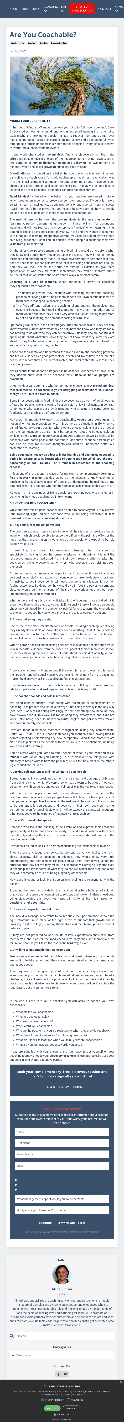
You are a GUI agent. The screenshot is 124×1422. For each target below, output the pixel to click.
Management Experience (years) (35, 1175)
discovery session (61, 1055)
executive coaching (59, 43)
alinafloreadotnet (17, 43)
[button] (62, 1414)
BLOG (36, 9)
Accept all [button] (52, 1408)
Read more (78, 1394)
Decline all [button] (71, 1408)
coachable (32, 43)
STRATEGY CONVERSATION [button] (82, 8)
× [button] (121, 1382)
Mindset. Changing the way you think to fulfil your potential (66, 127)
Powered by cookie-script (62, 1419)
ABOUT (14, 9)
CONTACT (104, 9)
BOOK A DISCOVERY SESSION (62, 1087)
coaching (44, 43)
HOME (26, 9)
